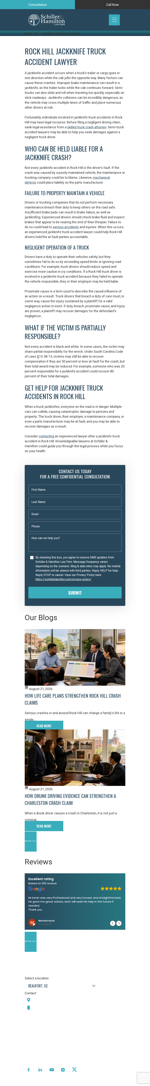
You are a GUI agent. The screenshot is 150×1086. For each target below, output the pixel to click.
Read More (44, 725)
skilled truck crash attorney (86, 127)
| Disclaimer (86, 1083)
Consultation (37, 5)
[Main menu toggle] (114, 20)
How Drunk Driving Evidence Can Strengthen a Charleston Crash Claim (70, 799)
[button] (75, 842)
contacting (46, 436)
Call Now (112, 5)
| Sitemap (71, 1083)
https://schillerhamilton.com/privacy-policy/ (63, 579)
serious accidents (66, 227)
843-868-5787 (45, 1007)
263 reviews (49, 883)
